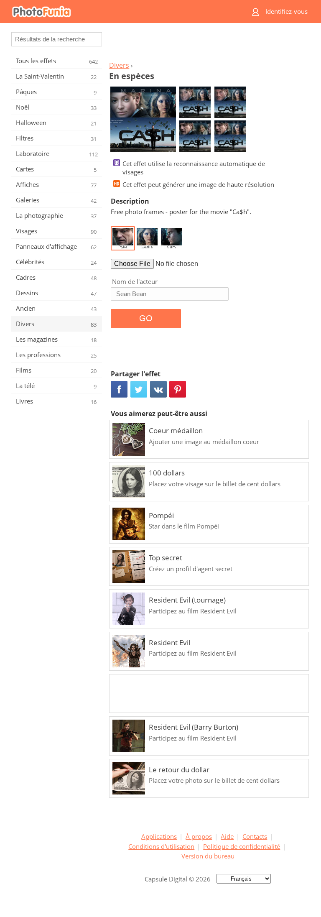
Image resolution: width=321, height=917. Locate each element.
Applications (159, 836)
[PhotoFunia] (125, 11)
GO (146, 318)
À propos (199, 836)
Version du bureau (207, 856)
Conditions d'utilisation (161, 846)
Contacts (254, 836)
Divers (119, 65)
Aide (227, 836)
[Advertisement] (208, 44)
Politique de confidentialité (241, 846)
